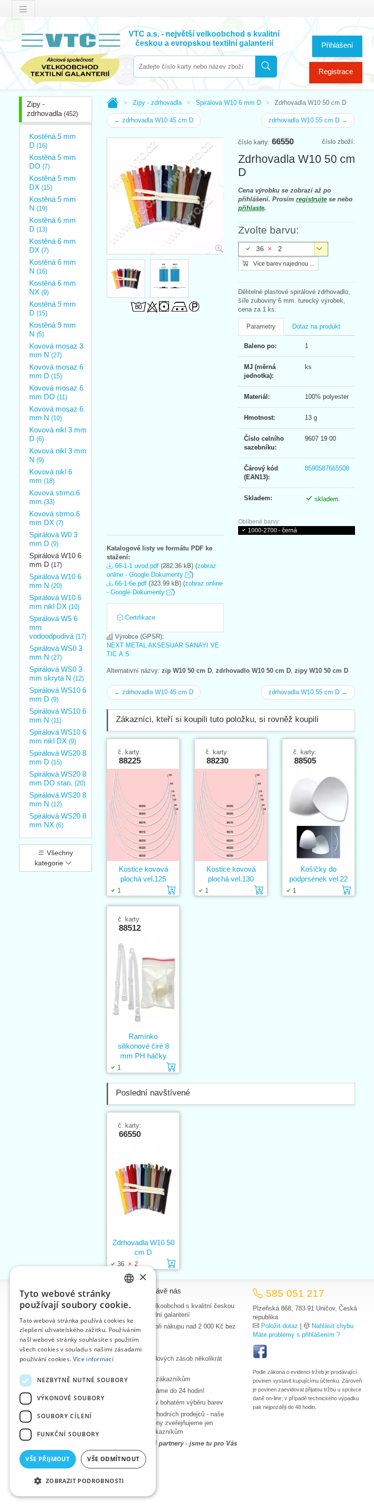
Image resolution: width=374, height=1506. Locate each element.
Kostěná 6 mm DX (52, 245)
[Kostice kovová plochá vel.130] (231, 814)
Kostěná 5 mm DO (52, 161)
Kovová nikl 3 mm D (58, 434)
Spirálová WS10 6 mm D (57, 694)
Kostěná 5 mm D (52, 140)
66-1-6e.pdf (130, 583)
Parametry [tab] (261, 326)
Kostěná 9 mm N (52, 329)
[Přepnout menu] (23, 10)
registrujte (311, 199)
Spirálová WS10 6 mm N (57, 715)
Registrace (335, 71)
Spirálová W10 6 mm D (55, 559)
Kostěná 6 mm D (52, 224)
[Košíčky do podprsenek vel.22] (318, 814)
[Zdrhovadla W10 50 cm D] (143, 1188)
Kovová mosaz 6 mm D (56, 371)
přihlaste (251, 208)
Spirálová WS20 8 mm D (57, 757)
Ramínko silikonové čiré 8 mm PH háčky (143, 1046)
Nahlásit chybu (333, 1326)
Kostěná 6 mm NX (52, 287)
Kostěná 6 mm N (52, 266)
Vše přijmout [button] (47, 1459)
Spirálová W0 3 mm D (53, 539)
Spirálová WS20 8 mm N (57, 799)
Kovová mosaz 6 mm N (56, 413)
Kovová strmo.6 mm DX (54, 518)
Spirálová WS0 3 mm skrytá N (56, 673)
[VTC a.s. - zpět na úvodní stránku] (70, 56)
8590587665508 (327, 468)
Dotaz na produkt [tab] (316, 326)
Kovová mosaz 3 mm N (56, 350)
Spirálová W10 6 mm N (55, 580)
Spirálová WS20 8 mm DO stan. (57, 778)
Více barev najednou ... (283, 263)
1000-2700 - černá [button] (272, 530)
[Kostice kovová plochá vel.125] (143, 814)
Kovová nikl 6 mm (50, 476)
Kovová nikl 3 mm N (58, 455)
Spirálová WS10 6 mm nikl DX (57, 736)
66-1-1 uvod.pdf (136, 565)
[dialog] (83, 1381)
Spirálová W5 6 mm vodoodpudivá (57, 627)
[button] (82, 1480)
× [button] (142, 1277)
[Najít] (266, 67)
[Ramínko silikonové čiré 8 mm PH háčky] (143, 982)
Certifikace (139, 617)
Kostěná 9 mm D (52, 308)
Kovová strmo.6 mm (54, 497)
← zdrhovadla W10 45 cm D (153, 120)
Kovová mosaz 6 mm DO (56, 392)
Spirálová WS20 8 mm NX (57, 820)
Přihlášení (337, 45)
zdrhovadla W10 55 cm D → (308, 120)
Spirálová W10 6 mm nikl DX (55, 601)
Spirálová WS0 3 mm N (55, 652)
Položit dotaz (279, 1326)
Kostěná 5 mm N (52, 203)
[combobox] (194, 67)
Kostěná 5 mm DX (52, 182)
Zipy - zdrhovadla (52, 108)
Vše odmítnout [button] (113, 1459)
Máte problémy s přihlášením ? (296, 1334)
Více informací (93, 1359)
